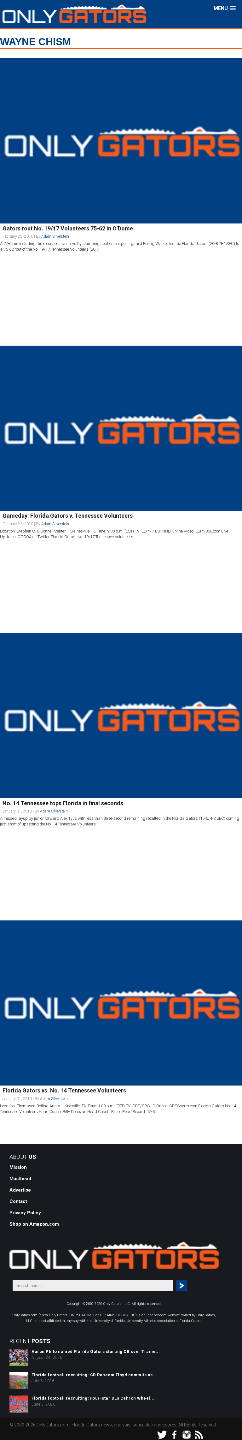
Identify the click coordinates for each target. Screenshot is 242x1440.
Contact (18, 1201)
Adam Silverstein (55, 236)
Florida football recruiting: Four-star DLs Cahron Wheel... (93, 1398)
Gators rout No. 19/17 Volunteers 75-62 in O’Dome (68, 228)
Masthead (20, 1178)
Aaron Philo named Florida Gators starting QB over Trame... (96, 1351)
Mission (18, 1167)
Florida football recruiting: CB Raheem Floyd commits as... (94, 1374)
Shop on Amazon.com (34, 1224)
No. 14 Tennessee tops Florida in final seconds (63, 803)
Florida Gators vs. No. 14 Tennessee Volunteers (64, 1090)
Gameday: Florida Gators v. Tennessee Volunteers (68, 515)
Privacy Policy (25, 1213)
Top (227, 1425)
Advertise (20, 1190)
